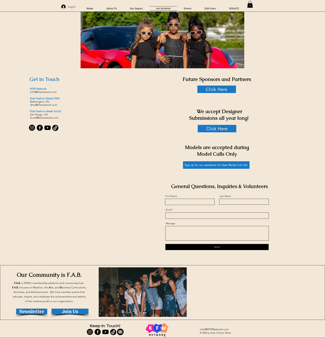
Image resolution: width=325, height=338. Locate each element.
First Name (171, 196)
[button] (136, 8)
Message (170, 223)
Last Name (225, 196)
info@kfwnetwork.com (43, 92)
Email (168, 210)
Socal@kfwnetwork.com (44, 117)
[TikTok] (55, 127)
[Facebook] (40, 127)
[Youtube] (47, 127)
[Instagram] (32, 127)
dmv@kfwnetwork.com (43, 104)
